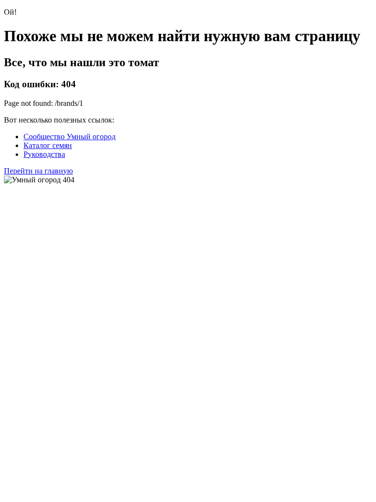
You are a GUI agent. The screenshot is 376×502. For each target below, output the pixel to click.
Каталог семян (48, 145)
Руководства (44, 154)
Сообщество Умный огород (70, 136)
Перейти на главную (38, 171)
